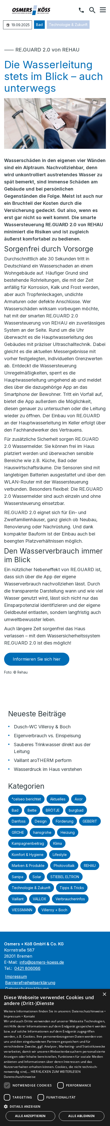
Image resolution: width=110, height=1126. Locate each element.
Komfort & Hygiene (27, 854)
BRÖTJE (53, 810)
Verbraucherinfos (70, 899)
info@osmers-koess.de (42, 962)
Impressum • (14, 1016)
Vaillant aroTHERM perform (43, 760)
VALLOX (39, 899)
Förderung (64, 821)
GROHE (18, 832)
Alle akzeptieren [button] (30, 1116)
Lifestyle (60, 854)
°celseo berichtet (26, 799)
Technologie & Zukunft (68, 24)
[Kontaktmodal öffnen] (81, 10)
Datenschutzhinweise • (89, 1011)
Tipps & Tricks (72, 888)
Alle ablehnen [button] (81, 1116)
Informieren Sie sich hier (37, 659)
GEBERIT (90, 821)
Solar (36, 877)
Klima (57, 843)
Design (41, 821)
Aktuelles (57, 799)
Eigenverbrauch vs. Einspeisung (47, 735)
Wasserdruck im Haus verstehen (48, 769)
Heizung (68, 832)
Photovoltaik (64, 865)
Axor (79, 799)
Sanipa (17, 877)
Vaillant (18, 899)
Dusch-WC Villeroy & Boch (42, 726)
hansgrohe (42, 832)
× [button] (104, 994)
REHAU (90, 865)
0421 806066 (27, 968)
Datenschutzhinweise (20, 1077)
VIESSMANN (22, 910)
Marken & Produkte (28, 865)
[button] (103, 10)
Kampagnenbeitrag (28, 843)
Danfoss (19, 821)
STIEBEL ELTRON (64, 877)
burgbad (76, 810)
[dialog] (55, 1057)
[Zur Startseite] (30, 10)
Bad (39, 24)
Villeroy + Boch (54, 910)
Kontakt (29, 1016)
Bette (32, 810)
